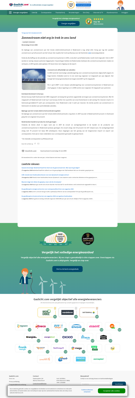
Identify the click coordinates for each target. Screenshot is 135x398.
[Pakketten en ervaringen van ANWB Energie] (62, 359)
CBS (89, 53)
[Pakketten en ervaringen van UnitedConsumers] (44, 359)
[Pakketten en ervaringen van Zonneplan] (98, 359)
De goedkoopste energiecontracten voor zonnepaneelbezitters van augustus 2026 (47, 189)
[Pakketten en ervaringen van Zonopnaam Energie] (112, 348)
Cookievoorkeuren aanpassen (87, 391)
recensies (98, 24)
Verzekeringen (74, 12)
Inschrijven (119, 384)
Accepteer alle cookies (111, 391)
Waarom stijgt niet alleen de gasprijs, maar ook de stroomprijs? (41, 182)
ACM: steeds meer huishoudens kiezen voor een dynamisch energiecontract (45, 175)
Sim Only (86, 12)
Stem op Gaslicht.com (83, 5)
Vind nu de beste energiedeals (67, 269)
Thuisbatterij (60, 12)
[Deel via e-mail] (38, 144)
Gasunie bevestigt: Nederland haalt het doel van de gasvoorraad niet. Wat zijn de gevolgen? (51, 168)
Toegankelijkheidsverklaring (17, 385)
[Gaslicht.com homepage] (19, 5)
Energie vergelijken (68, 23)
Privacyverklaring (14, 382)
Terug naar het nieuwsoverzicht (32, 33)
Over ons (12, 379)
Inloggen (124, 12)
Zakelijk (34, 12)
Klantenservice (112, 12)
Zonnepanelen (46, 12)
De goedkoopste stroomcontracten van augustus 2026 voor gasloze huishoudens (47, 196)
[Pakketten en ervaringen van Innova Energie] (80, 359)
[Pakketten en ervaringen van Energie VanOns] (94, 348)
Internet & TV (98, 12)
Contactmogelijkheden (39, 384)
